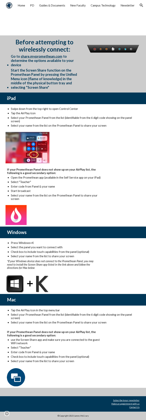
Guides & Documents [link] (52, 5)
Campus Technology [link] (103, 5)
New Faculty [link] (78, 5)
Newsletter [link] (128, 5)
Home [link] (21, 5)
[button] (141, 5)
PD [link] (32, 5)
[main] (45, 64)
